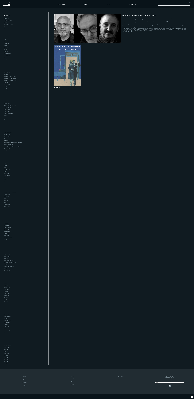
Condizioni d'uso (24, 382)
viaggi (73, 378)
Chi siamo (24, 376)
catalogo (73, 373)
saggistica (72, 376)
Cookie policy (24, 385)
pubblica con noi (121, 373)
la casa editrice (24, 373)
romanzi (72, 379)
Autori (24, 379)
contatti (170, 373)
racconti (72, 381)
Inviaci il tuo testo (121, 376)
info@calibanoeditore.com (169, 377)
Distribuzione (24, 378)
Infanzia (72, 384)
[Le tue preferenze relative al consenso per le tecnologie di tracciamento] (192, 397)
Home (55, 12)
